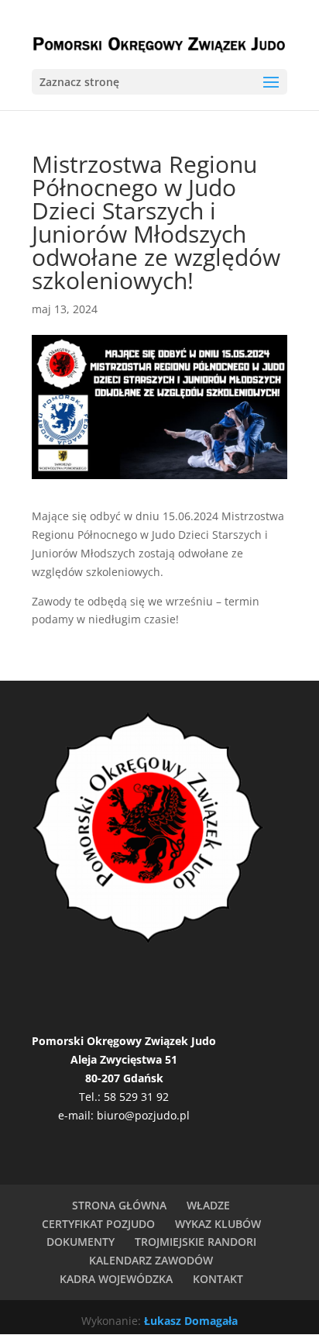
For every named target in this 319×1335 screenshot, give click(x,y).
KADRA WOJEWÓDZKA (116, 1278)
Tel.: (91, 1096)
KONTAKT (218, 1278)
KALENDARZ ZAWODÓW (151, 1260)
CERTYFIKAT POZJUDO (98, 1223)
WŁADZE (208, 1205)
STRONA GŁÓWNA (119, 1205)
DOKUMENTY (80, 1241)
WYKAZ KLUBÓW (218, 1223)
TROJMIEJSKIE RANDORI (195, 1241)
